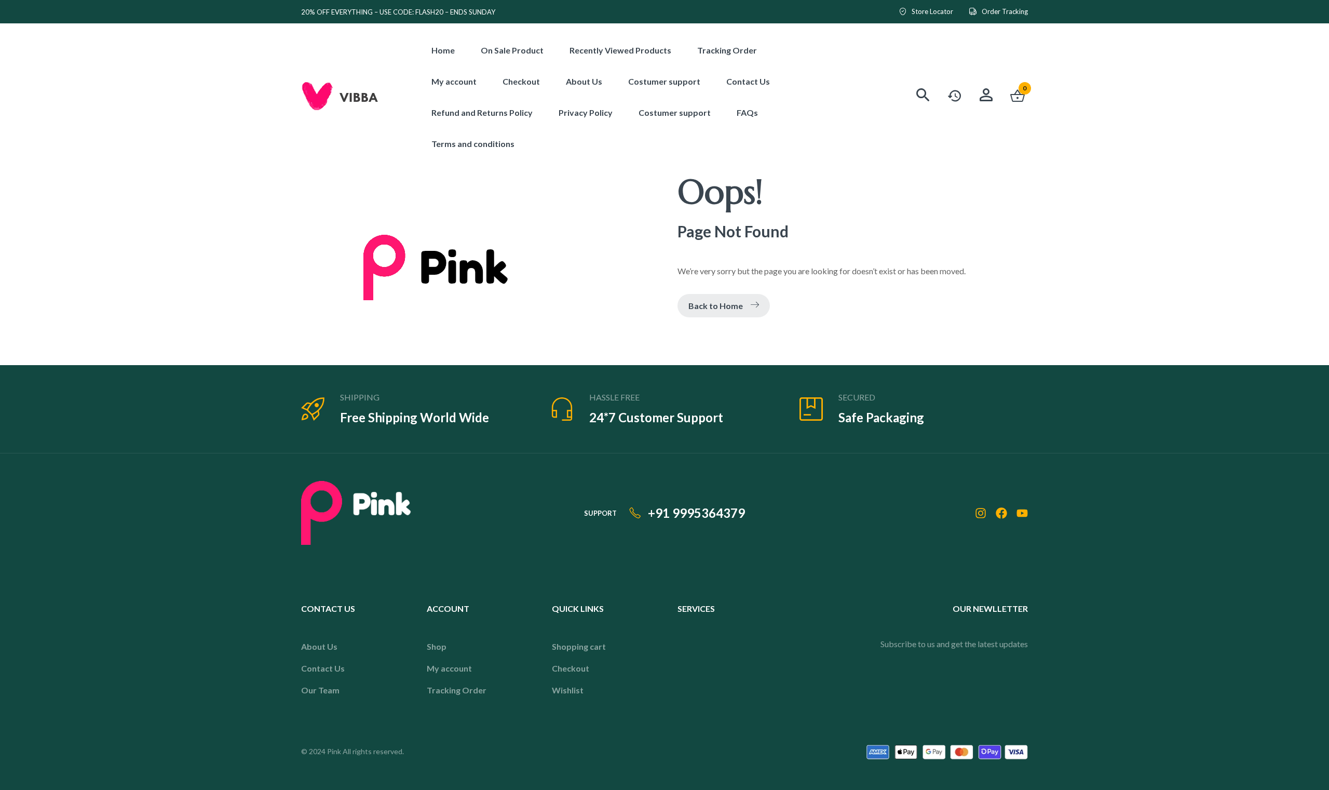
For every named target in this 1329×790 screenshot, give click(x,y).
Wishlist (568, 690)
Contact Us (323, 668)
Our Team (320, 690)
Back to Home (715, 306)
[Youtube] (1022, 513)
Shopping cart (579, 646)
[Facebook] (1001, 513)
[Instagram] (980, 513)
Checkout (570, 668)
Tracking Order (456, 690)
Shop (436, 646)
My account (449, 668)
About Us (319, 646)
